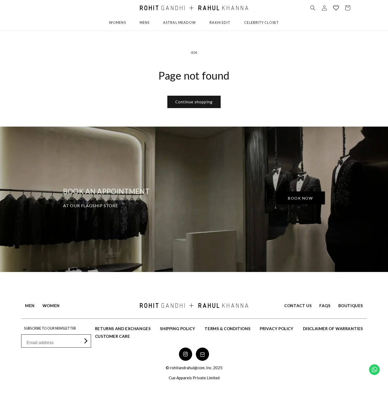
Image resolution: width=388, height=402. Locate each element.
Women (51, 305)
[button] (313, 8)
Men (30, 305)
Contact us (297, 305)
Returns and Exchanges (123, 328)
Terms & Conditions (227, 328)
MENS (144, 23)
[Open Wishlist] (336, 8)
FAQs (324, 305)
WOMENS (117, 23)
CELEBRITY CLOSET (261, 23)
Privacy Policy (276, 328)
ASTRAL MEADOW (179, 23)
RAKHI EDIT (220, 23)
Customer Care (112, 336)
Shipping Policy (177, 328)
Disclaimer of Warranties (333, 328)
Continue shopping (194, 101)
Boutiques (350, 305)
